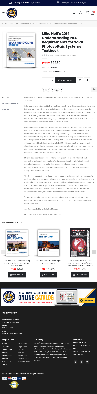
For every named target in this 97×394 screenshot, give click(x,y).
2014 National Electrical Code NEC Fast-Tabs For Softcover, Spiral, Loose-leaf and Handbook (80, 263)
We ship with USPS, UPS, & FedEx (27, 3)
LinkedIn (53, 90)
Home (4, 24)
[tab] (11, 98)
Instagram (75, 362)
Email (61, 90)
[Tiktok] (81, 362)
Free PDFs (21, 350)
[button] (38, 67)
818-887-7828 (7, 328)
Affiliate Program (24, 361)
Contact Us (6, 361)
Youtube (87, 362)
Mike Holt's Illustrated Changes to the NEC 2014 (48, 261)
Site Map (5, 364)
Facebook (44, 90)
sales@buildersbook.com (12, 333)
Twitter (48, 90)
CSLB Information (24, 358)
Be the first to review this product (63, 55)
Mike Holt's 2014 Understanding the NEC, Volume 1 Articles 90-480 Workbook (17, 263)
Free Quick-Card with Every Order (75, 3)
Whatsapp (57, 90)
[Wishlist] (87, 13)
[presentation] (94, 252)
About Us (5, 347)
